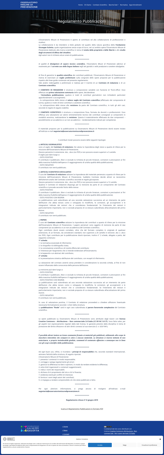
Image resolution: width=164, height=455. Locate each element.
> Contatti (65, 434)
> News (64, 430)
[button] (160, 439)
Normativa (124, 5)
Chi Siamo (87, 5)
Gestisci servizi (155, 451)
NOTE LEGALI (14, 451)
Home (80, 5)
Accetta (100, 445)
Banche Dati (113, 5)
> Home (65, 427)
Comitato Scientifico (100, 5)
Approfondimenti (135, 5)
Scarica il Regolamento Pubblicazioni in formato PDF (82, 409)
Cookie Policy (6, 451)
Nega (124, 445)
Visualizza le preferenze (149, 445)
